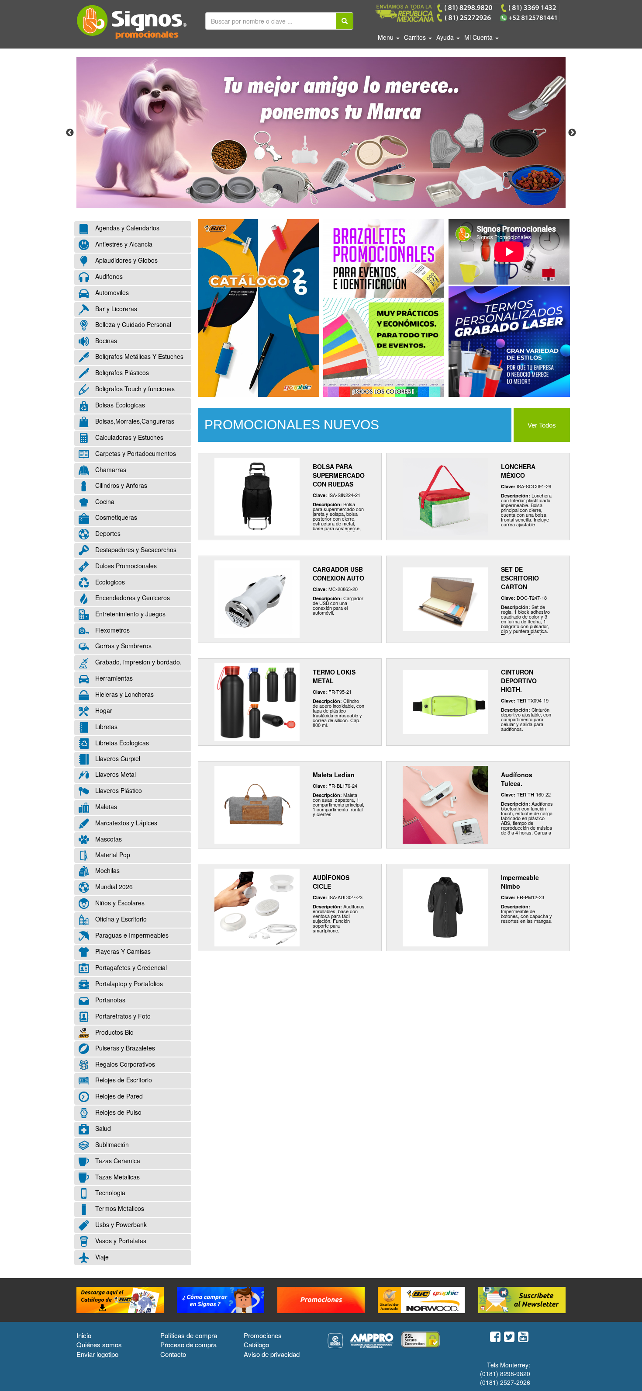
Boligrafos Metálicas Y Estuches (138, 356)
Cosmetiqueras (115, 517)
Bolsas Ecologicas (119, 404)
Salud (102, 1128)
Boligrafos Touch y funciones (134, 389)
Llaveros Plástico (117, 790)
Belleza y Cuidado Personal (132, 324)
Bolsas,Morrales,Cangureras (133, 421)
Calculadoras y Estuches (128, 437)
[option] (321, 132)
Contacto (173, 1354)
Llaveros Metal (114, 774)
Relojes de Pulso (117, 1112)
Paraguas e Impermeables (131, 935)
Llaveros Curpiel (116, 758)
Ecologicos (109, 581)
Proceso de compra (188, 1344)
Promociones (263, 1335)
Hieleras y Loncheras (123, 694)
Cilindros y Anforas (120, 485)
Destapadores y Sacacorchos (134, 549)
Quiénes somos (99, 1344)
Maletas (105, 806)
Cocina (103, 501)
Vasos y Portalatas (119, 1240)
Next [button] (572, 133)
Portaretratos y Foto (122, 1016)
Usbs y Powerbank (120, 1224)
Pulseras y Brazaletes (124, 1047)
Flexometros (111, 630)
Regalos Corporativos (124, 1064)
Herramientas (113, 678)
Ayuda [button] (446, 37)
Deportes (107, 533)
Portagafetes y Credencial (130, 967)
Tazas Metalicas (116, 1176)
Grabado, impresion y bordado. (137, 661)
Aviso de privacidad (272, 1354)
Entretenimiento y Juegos (129, 613)
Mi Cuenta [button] (479, 37)
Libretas (105, 726)
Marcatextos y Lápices (125, 822)
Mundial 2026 (113, 887)
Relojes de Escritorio (122, 1080)
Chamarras (109, 469)
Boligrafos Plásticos (121, 373)
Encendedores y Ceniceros (131, 597)
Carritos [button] (416, 37)
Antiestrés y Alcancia (122, 244)
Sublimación (111, 1145)
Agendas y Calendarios (126, 227)
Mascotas (107, 839)
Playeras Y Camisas (122, 951)
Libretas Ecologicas (121, 742)
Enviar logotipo (97, 1354)
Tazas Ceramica (116, 1160)
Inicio (83, 1335)
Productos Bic (113, 1032)
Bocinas (105, 340)
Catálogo (256, 1344)
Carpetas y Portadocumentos (134, 453)
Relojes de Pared (118, 1096)
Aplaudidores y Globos (125, 260)
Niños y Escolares (119, 903)
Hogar (102, 710)
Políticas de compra (188, 1335)
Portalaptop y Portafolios (128, 984)
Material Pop (111, 854)
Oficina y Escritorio (120, 919)
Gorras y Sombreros (122, 646)
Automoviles (111, 292)
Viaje (101, 1256)
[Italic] (344, 21)
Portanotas (109, 999)
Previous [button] (70, 133)
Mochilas (106, 870)
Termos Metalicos (118, 1208)
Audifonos (108, 276)
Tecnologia (109, 1192)
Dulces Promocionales (125, 565)
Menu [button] (386, 37)
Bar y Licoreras (115, 308)
